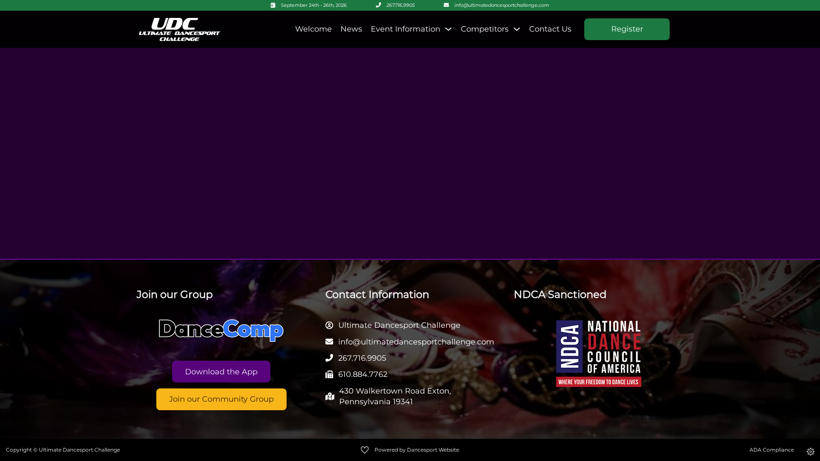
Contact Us (550, 29)
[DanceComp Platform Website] (221, 331)
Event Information (405, 29)
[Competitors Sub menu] (517, 29)
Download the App (221, 371)
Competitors (485, 29)
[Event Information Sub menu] (448, 29)
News (351, 29)
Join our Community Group (221, 399)
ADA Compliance (772, 449)
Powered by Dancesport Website (417, 449)
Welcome (313, 29)
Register (627, 29)
